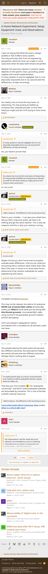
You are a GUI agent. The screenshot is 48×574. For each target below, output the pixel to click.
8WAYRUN (29, 572)
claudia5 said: (8, 139)
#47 (45, 294)
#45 (45, 204)
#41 (45, 49)
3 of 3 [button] (31, 457)
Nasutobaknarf (12, 503)
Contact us (6, 563)
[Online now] (6, 128)
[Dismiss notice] (44, 9)
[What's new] (39, 3)
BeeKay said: (7, 172)
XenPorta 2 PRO (7, 572)
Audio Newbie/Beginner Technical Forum (29, 493)
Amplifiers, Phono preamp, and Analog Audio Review (26, 533)
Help (40, 563)
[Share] (41, 48)
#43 (45, 134)
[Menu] (4, 3)
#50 (45, 429)
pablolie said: (9, 435)
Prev (23, 457)
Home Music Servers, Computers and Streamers (26, 504)
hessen (9, 532)
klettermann (11, 480)
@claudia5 (23, 298)
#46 (45, 247)
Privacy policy (31, 563)
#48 (45, 344)
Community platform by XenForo (22, 568)
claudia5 (6, 33)
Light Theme (8, 559)
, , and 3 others (17, 230)
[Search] (44, 3)
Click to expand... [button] (24, 450)
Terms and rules (18, 563)
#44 (45, 167)
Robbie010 (10, 493)
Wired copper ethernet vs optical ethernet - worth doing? (23, 476)
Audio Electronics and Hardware (28, 519)
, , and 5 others (21, 278)
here (37, 15)
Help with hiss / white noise (20, 490)
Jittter (9, 500)
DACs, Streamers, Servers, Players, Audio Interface (26, 481)
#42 (45, 98)
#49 (45, 372)
